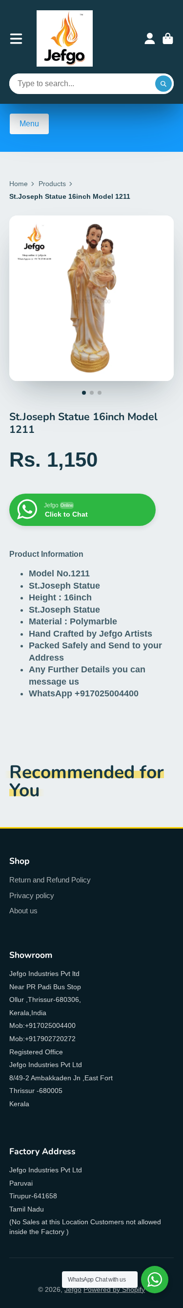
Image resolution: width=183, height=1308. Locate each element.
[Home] (65, 38)
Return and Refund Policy (50, 880)
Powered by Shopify (114, 1289)
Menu (29, 123)
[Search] (163, 83)
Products (52, 184)
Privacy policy (31, 895)
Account (150, 39)
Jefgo (72, 1289)
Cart (168, 39)
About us (23, 910)
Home (18, 184)
